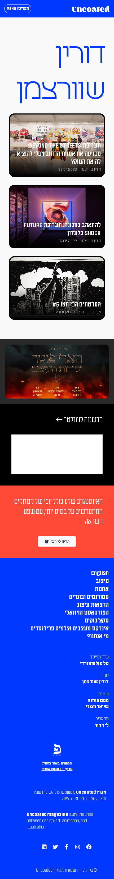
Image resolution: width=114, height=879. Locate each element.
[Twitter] (55, 847)
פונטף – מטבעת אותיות (57, 769)
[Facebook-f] (66, 847)
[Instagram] (77, 847)
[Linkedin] (44, 847)
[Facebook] (89, 847)
